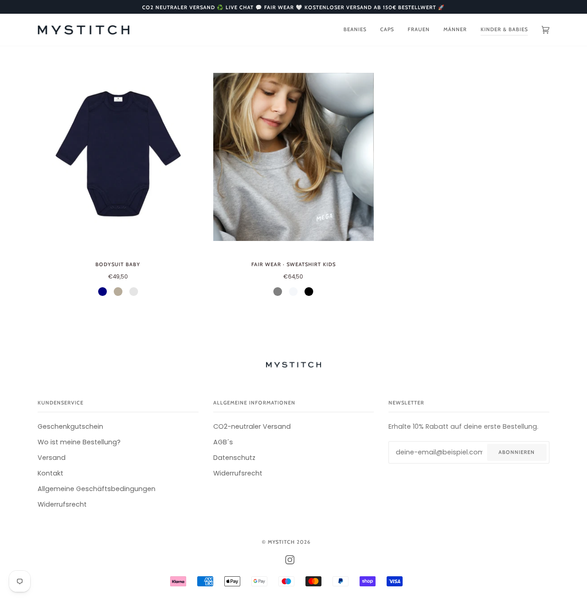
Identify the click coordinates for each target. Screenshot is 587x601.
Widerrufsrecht (62, 504)
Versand (52, 457)
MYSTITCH (281, 542)
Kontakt (50, 473)
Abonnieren (516, 452)
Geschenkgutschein (70, 426)
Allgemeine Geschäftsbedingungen (96, 488)
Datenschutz (234, 457)
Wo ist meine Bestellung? (79, 442)
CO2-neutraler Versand (252, 426)
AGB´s (223, 442)
